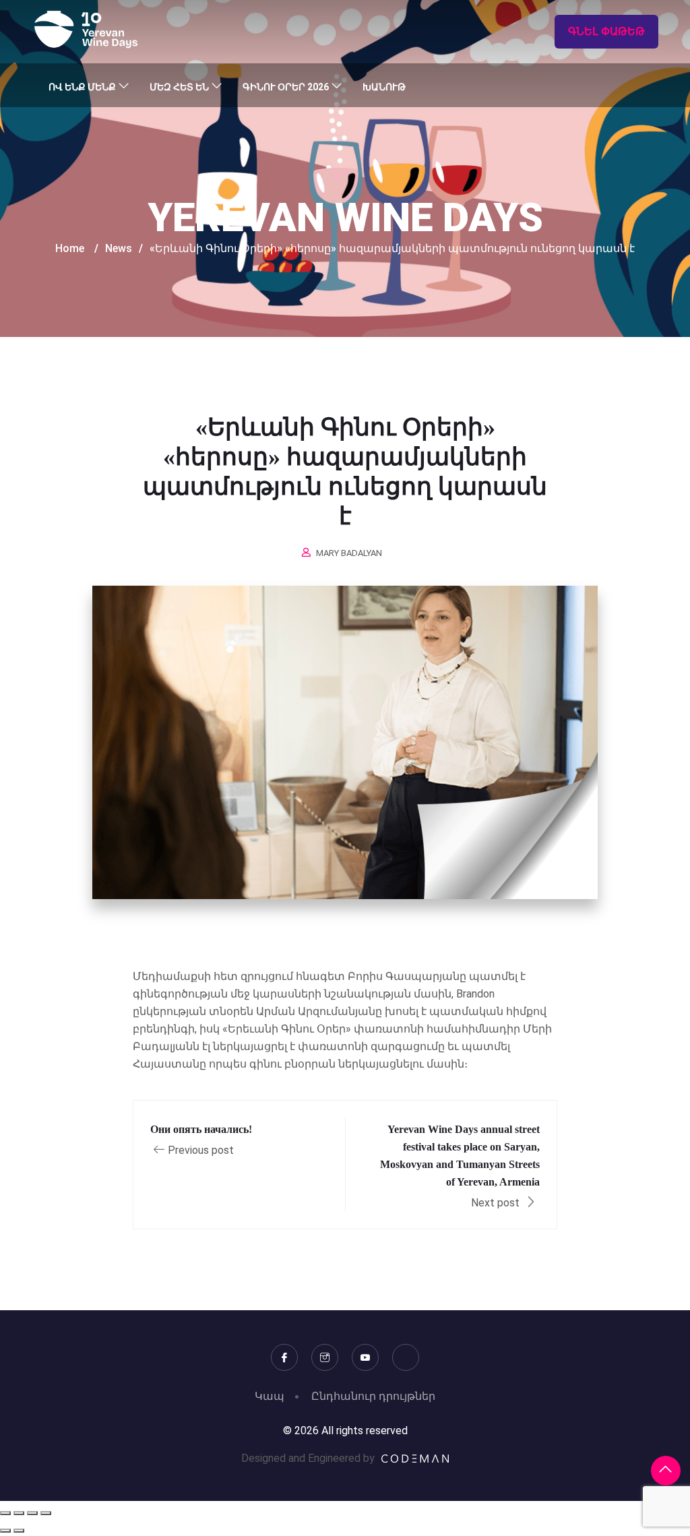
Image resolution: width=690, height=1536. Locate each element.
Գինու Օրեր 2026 (286, 87)
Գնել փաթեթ (606, 31)
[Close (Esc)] (45, 1513)
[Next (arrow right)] (18, 1531)
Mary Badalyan (349, 553)
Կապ (269, 1396)
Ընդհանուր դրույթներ (373, 1396)
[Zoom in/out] (5, 1513)
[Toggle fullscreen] (18, 1513)
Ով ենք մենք (82, 87)
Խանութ (384, 87)
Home (69, 248)
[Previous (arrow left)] (5, 1531)
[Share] (32, 1513)
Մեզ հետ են (179, 87)
